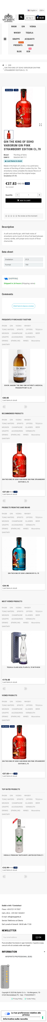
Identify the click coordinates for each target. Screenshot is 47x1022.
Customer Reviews (3, 977)
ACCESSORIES (17, 337)
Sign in (29, 18)
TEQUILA (38, 329)
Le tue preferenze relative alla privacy (26, 1014)
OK (39, 937)
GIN (11, 326)
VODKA (18, 326)
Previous (4, 406)
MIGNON (5, 333)
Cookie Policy (30, 999)
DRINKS (5, 341)
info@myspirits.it (14, 917)
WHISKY (27, 326)
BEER (38, 333)
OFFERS (29, 329)
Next (25, 406)
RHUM (4, 326)
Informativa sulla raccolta (15, 1019)
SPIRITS (20, 329)
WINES (25, 341)
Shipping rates (28, 283)
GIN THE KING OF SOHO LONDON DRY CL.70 (23, 573)
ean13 (6, 157)
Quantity (9, 195)
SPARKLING (15, 341)
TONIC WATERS (8, 329)
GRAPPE (5, 337)
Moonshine (35, 341)
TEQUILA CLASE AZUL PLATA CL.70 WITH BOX (23, 667)
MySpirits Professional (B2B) (18, 957)
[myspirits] (8, 18)
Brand (6, 155)
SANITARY (6, 344)
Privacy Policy (17, 999)
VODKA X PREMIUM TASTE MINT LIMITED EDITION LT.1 (23, 855)
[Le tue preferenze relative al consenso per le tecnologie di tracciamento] (42, 1017)
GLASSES (29, 333)
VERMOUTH (30, 337)
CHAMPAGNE (17, 333)
